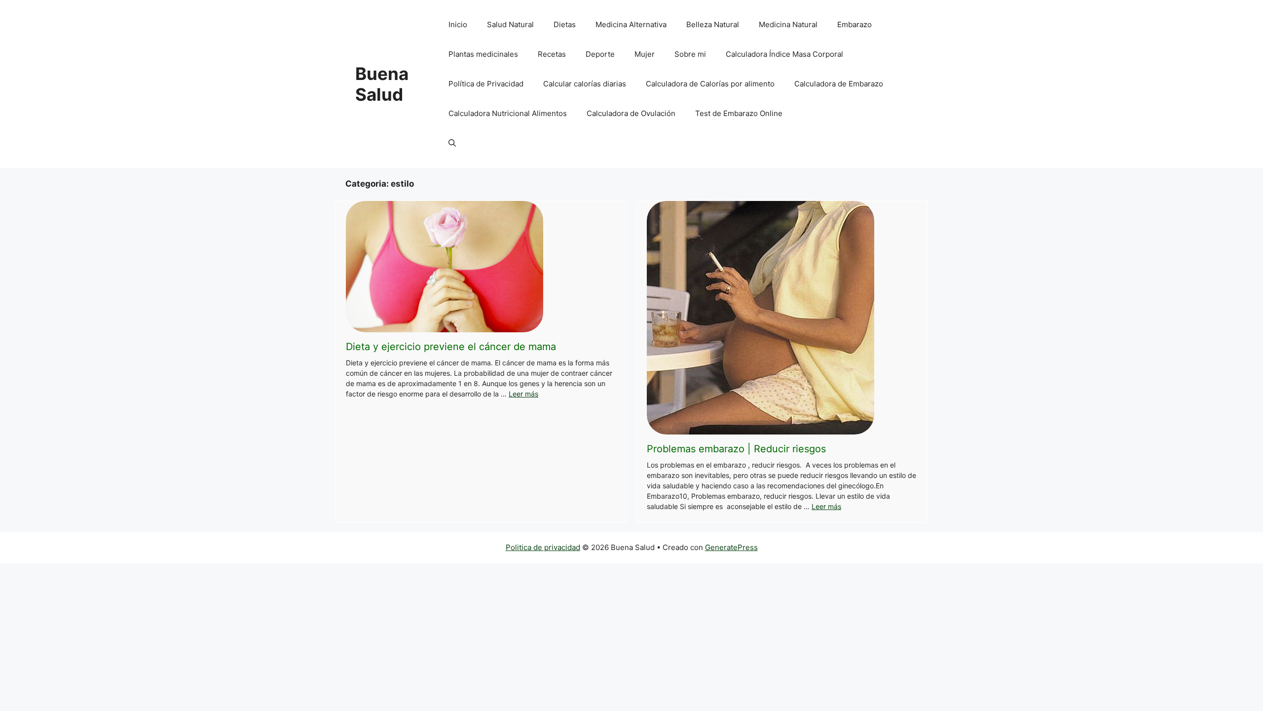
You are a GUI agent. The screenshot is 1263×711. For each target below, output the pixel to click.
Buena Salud (382, 84)
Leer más (523, 394)
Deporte (600, 54)
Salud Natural (510, 24)
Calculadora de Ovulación (631, 113)
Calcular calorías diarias (584, 83)
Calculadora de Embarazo (838, 83)
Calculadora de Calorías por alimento (710, 83)
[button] (452, 143)
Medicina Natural (788, 24)
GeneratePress (731, 547)
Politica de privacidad (543, 547)
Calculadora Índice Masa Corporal (784, 54)
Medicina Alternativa (631, 24)
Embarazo (854, 24)
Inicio (457, 24)
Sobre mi (690, 54)
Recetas (552, 54)
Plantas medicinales (483, 54)
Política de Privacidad (485, 83)
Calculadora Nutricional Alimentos (507, 113)
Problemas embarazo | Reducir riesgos (736, 449)
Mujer (644, 54)
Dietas (565, 24)
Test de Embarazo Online (738, 113)
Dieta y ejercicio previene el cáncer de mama (451, 347)
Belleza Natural (712, 24)
